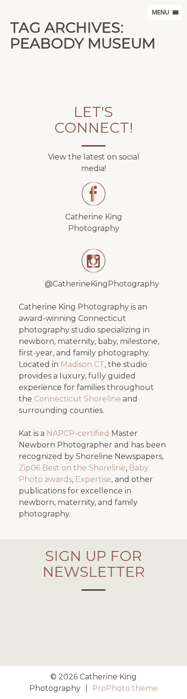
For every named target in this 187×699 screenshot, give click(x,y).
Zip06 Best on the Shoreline (72, 467)
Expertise (93, 479)
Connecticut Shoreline (77, 398)
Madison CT (82, 364)
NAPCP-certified (78, 433)
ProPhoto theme (125, 688)
